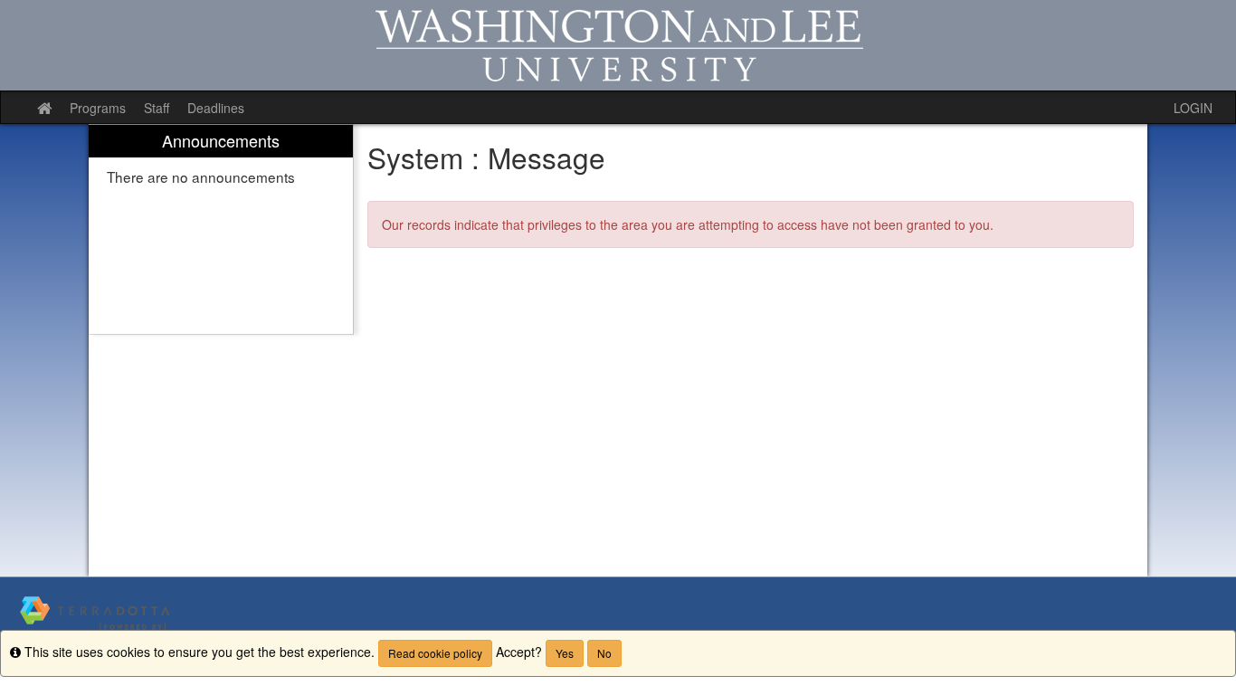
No (604, 653)
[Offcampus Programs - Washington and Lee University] (618, 45)
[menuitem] (221, 229)
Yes (565, 653)
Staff (156, 108)
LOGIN (1193, 108)
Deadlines (215, 108)
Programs (98, 108)
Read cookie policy (435, 653)
